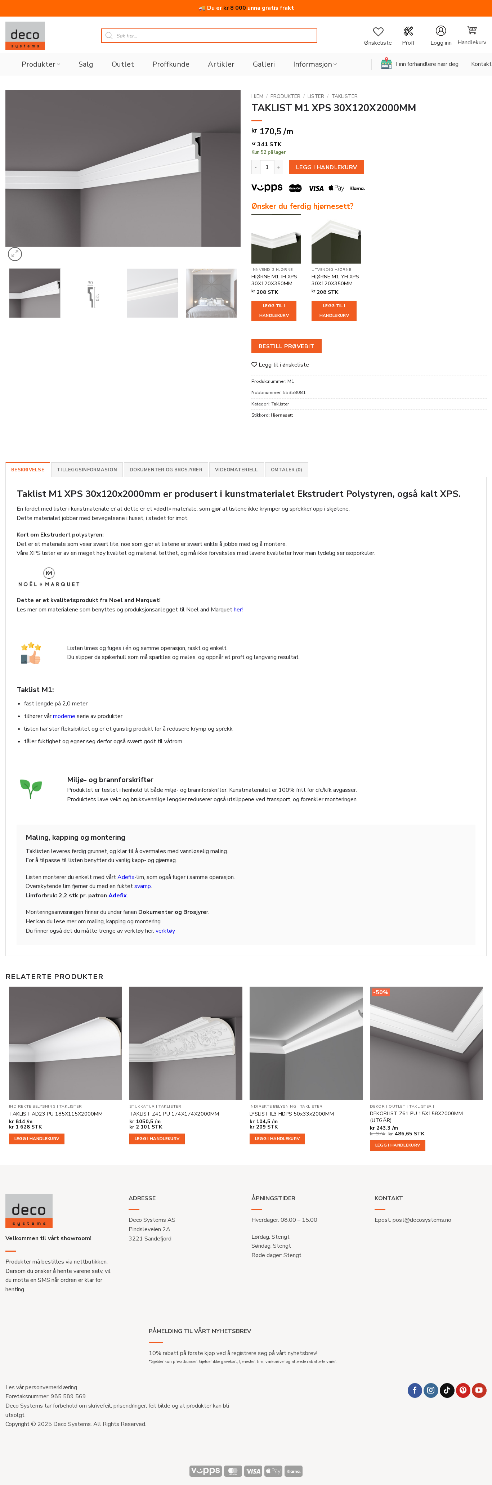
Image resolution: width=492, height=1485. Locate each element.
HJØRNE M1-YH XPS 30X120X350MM (335, 280)
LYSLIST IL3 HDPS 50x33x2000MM (292, 1114)
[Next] (226, 176)
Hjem (257, 96)
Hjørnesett (282, 415)
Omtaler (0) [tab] (287, 470)
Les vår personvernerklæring (41, 1387)
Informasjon (312, 64)
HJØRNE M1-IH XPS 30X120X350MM (274, 280)
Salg (86, 64)
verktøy (165, 931)
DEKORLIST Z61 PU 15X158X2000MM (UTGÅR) (416, 1116)
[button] (441, 35)
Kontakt (481, 64)
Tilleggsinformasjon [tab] (87, 470)
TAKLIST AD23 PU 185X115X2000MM (56, 1114)
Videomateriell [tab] (236, 470)
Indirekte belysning (32, 1106)
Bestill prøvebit (286, 346)
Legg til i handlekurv (274, 311)
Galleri (264, 64)
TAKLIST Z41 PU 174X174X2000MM (174, 1114)
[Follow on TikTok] (447, 1390)
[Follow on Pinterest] (463, 1390)
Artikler (221, 64)
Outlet (123, 64)
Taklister (344, 96)
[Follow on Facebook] (415, 1390)
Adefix (125, 877)
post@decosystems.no (422, 1220)
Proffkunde (170, 64)
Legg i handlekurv (326, 167)
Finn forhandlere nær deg (427, 64)
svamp (142, 886)
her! (238, 610)
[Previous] (19, 176)
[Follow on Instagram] (431, 1390)
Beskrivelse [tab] (27, 470)
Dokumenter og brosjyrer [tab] (166, 470)
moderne (64, 716)
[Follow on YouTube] (479, 1390)
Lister (316, 96)
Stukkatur (142, 1106)
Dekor (377, 1106)
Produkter (38, 64)
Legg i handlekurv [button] (36, 1138)
